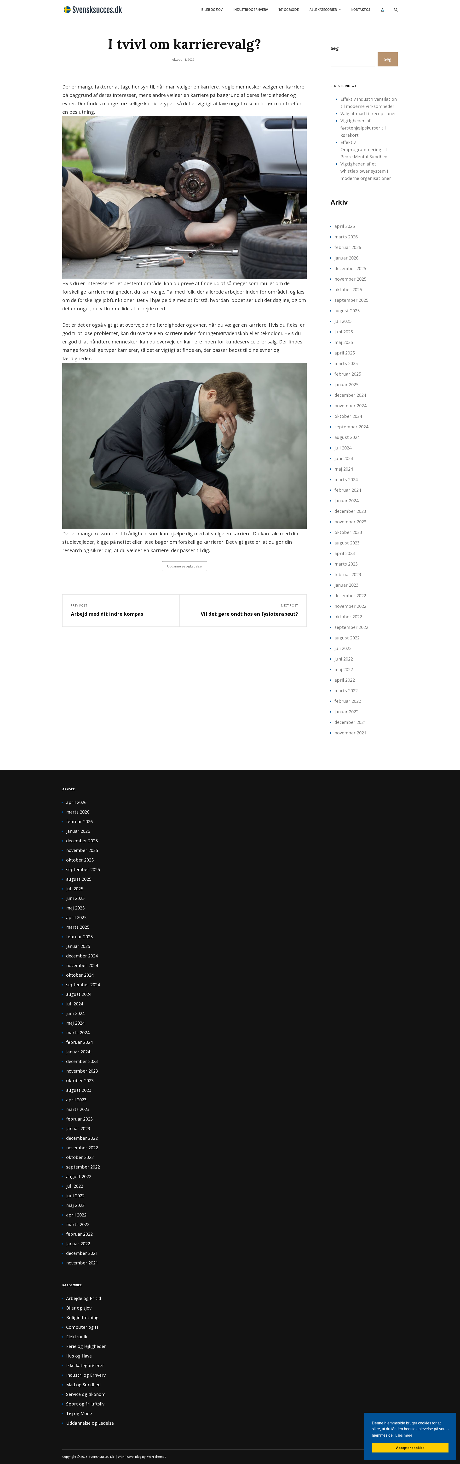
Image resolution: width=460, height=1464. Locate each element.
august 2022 (347, 638)
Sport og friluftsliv (85, 1404)
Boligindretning (82, 1317)
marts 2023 (346, 564)
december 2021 (350, 722)
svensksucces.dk (101, 1456)
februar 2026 (347, 247)
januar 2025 (346, 384)
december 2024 (350, 395)
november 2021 (350, 733)
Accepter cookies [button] (410, 1448)
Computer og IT (82, 1327)
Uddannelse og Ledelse (184, 566)
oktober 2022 (348, 617)
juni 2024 (343, 458)
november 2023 (350, 522)
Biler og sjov (212, 10)
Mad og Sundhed (83, 1384)
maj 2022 (343, 669)
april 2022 (344, 680)
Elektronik (76, 1337)
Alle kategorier (323, 10)
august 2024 (347, 437)
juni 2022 (343, 659)
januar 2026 (346, 258)
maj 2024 (343, 469)
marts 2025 (346, 363)
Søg (335, 48)
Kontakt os (360, 10)
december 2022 (350, 595)
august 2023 (347, 543)
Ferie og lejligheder (86, 1346)
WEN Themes (156, 1456)
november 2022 (350, 606)
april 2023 (344, 553)
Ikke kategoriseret (85, 1365)
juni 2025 (343, 332)
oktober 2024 (348, 416)
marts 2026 (346, 237)
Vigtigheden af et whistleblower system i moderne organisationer (365, 171)
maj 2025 (343, 342)
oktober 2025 (348, 289)
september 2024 (351, 427)
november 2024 (350, 405)
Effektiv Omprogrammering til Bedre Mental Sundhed (363, 149)
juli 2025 (342, 321)
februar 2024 (347, 490)
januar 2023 (346, 585)
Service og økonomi (86, 1394)
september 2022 (351, 627)
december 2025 (350, 268)
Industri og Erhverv (250, 10)
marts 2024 (346, 479)
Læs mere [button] (403, 1435)
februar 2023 (347, 574)
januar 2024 (346, 500)
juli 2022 (342, 648)
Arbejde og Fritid (83, 1298)
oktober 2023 (348, 532)
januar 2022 (346, 711)
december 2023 (350, 511)
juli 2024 (342, 448)
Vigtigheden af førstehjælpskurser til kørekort (363, 128)
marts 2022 (346, 690)
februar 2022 (347, 701)
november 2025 (350, 279)
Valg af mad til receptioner (368, 113)
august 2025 (347, 310)
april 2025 (344, 353)
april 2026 (344, 226)
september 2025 (351, 300)
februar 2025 (347, 374)
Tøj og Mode (289, 10)
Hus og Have (79, 1356)
